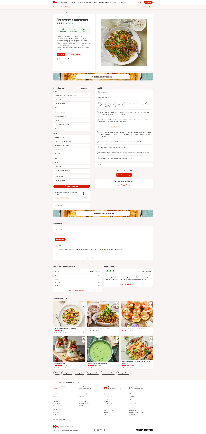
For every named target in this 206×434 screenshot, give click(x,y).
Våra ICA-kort (82, 405)
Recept (101, 2)
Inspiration (108, 2)
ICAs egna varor (108, 396)
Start (54, 12)
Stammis (115, 2)
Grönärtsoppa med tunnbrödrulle (97, 363)
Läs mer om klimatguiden (127, 284)
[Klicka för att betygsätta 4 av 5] (126, 185)
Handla (55, 394)
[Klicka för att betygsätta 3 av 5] (124, 185)
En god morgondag (133, 399)
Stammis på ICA (83, 394)
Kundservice (122, 2)
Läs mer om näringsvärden (76, 290)
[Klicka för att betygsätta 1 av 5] (119, 185)
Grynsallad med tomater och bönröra (65, 328)
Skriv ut (61, 59)
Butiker (96, 2)
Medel (84, 31)
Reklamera (131, 405)
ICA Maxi (106, 408)
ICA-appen (56, 412)
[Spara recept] (83, 303)
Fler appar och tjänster (59, 419)
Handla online (63, 2)
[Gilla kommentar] (60, 253)
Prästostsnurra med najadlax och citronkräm (134, 329)
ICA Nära (106, 401)
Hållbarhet (132, 394)
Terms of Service (117, 258)
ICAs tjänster (57, 410)
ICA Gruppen (107, 399)
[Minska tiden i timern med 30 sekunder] (98, 127)
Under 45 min (63, 31)
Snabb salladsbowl (59, 363)
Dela (68, 59)
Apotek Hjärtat (57, 403)
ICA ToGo (55, 417)
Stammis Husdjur (83, 401)
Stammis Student (83, 399)
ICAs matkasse (88, 2)
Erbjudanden (72, 2)
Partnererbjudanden (84, 403)
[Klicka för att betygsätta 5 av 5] (129, 185)
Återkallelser (132, 408)
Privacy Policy (108, 258)
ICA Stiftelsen (132, 396)
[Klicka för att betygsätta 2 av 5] (121, 185)
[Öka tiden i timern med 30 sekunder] (107, 127)
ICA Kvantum (107, 405)
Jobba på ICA (107, 414)
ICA (105, 394)
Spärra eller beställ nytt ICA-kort (137, 410)
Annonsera (106, 412)
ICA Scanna (56, 414)
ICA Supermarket (108, 403)
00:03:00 (102, 127)
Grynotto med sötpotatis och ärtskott (98, 329)
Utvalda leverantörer (109, 410)
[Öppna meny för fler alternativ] (83, 306)
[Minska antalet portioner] (78, 88)
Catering (80, 2)
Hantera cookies (133, 414)
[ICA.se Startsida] (55, 2)
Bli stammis (81, 396)
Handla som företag (58, 405)
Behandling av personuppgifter (136, 412)
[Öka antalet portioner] (89, 88)
